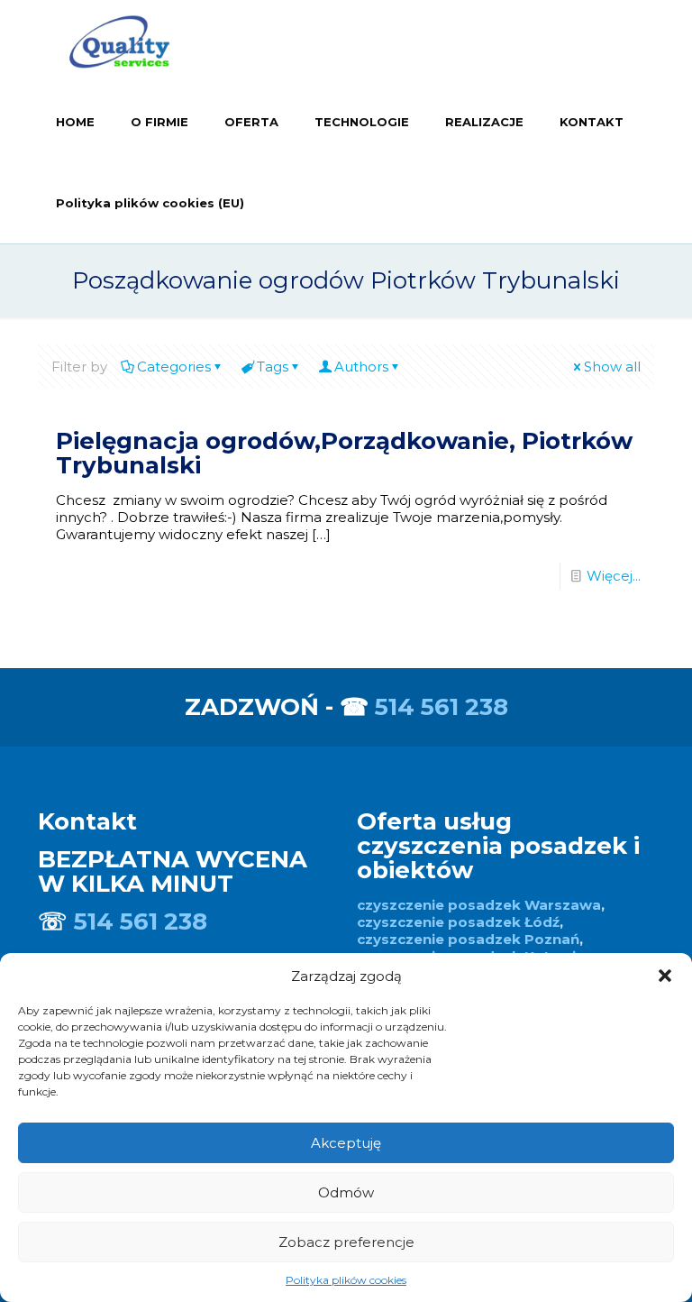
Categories (174, 366)
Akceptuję (346, 1142)
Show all (612, 366)
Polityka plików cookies (346, 1280)
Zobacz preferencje (346, 1242)
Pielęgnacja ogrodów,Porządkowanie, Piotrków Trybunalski (344, 453)
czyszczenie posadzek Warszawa (479, 904)
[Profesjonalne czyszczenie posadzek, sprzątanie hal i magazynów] (119, 40)
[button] (665, 976)
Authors (361, 366)
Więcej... (614, 575)
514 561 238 (441, 706)
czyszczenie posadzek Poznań (468, 939)
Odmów (346, 1192)
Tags (272, 366)
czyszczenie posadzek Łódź (458, 922)
